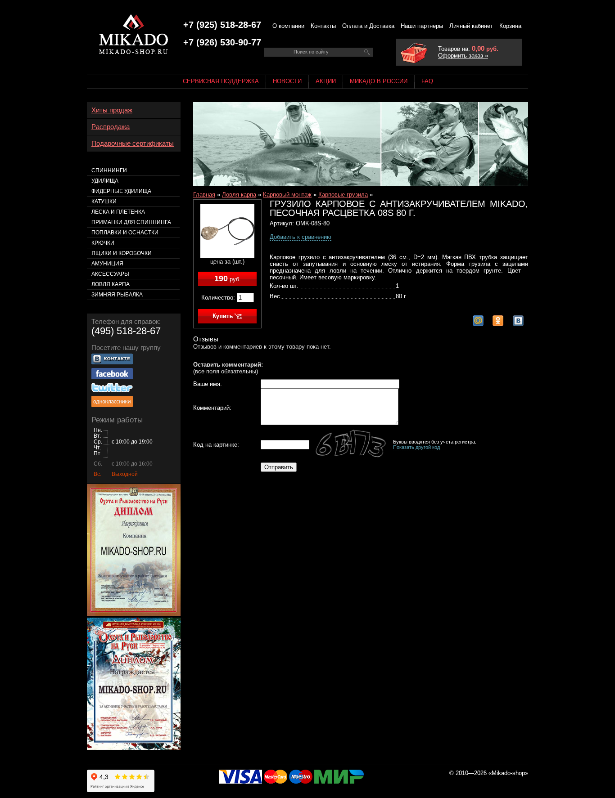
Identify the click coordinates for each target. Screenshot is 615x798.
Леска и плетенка (118, 212)
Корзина (510, 25)
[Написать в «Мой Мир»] (478, 320)
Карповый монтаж (287, 194)
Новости (287, 81)
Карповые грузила (343, 194)
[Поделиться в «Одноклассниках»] (498, 320)
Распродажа (110, 126)
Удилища (104, 181)
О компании (288, 25)
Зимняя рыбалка (117, 294)
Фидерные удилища (121, 191)
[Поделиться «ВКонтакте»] (518, 320)
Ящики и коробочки (121, 253)
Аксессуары (110, 274)
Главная (204, 194)
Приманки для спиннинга (131, 222)
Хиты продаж (111, 110)
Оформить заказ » (463, 55)
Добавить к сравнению (300, 236)
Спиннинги (109, 170)
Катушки (104, 201)
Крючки (102, 243)
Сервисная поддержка (221, 81)
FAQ (427, 81)
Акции (326, 81)
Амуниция (107, 263)
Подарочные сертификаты (132, 143)
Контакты (323, 25)
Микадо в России (378, 81)
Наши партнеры (422, 25)
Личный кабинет (471, 25)
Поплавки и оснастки (124, 232)
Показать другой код (416, 447)
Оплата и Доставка (368, 25)
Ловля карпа (239, 194)
